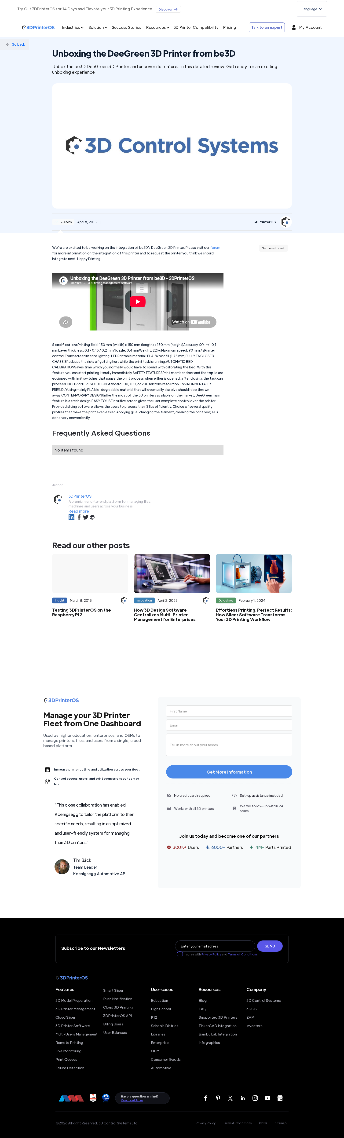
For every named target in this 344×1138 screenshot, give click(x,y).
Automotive (161, 1067)
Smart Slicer (113, 990)
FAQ (202, 1008)
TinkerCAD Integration (218, 1025)
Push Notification (117, 998)
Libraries (158, 1034)
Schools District (164, 1025)
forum (215, 247)
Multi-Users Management (76, 1034)
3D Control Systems (263, 1000)
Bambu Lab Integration (218, 1034)
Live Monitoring (68, 1051)
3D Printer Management (75, 1008)
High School (161, 1008)
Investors (254, 1025)
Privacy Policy (211, 954)
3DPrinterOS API (117, 1015)
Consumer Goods (166, 1059)
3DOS (251, 1008)
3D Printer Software (72, 1025)
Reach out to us (132, 1100)
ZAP (250, 1017)
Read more (79, 511)
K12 (154, 1017)
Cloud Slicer (65, 1017)
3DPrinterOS (80, 496)
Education (159, 1000)
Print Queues (66, 1059)
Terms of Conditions (242, 954)
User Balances (115, 1032)
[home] (38, 27)
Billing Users (113, 1024)
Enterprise (160, 1042)
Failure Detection (69, 1067)
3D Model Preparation (73, 1000)
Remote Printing (69, 1042)
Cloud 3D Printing (118, 1007)
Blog (203, 1000)
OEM (155, 1051)
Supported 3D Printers (218, 1017)
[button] (312, 9)
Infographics (209, 1042)
